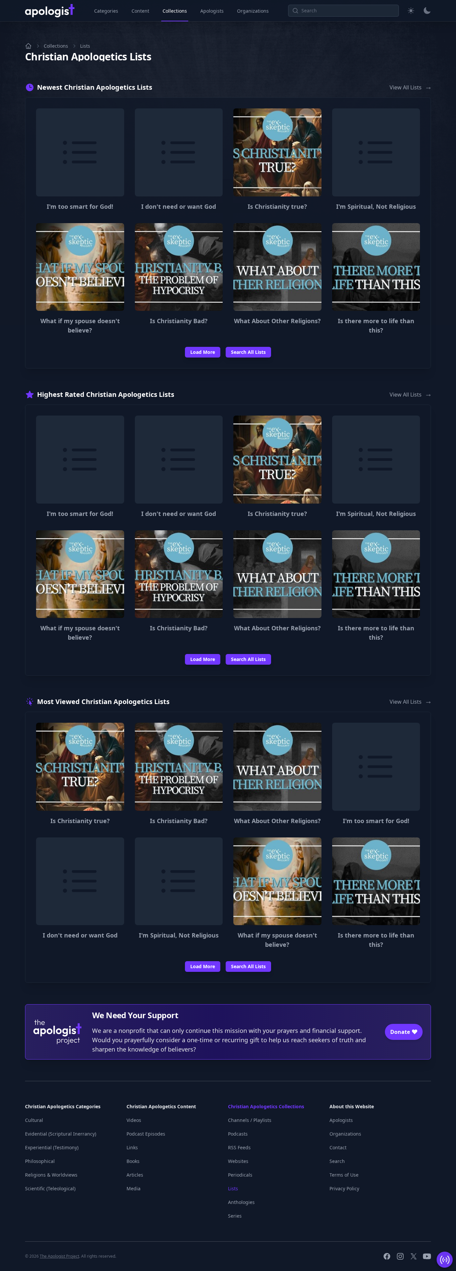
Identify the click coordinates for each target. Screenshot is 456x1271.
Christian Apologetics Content (161, 1106)
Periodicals (240, 1175)
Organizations (253, 11)
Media (134, 1188)
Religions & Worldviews (51, 1175)
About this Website (351, 1106)
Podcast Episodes (146, 1134)
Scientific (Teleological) (50, 1188)
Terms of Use (344, 1175)
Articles (135, 1175)
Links (132, 1147)
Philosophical (40, 1161)
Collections (175, 11)
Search (337, 1161)
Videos (134, 1120)
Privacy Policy (344, 1188)
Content (140, 11)
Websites (238, 1161)
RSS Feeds (239, 1147)
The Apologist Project (59, 1256)
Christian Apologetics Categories (62, 1106)
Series (235, 1216)
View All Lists (406, 87)
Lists (85, 46)
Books (133, 1161)
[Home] (28, 46)
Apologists (212, 11)
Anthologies (241, 1202)
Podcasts (238, 1134)
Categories (106, 11)
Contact (338, 1147)
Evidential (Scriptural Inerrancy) (60, 1134)
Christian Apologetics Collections (266, 1106)
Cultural (34, 1120)
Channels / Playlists (249, 1120)
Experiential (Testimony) (51, 1147)
